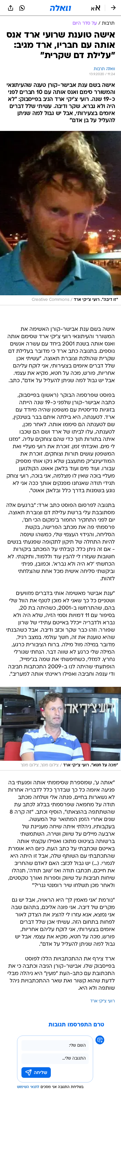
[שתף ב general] (10, 8)
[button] (95, 8)
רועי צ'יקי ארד (102, 1001)
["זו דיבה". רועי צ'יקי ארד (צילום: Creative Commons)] (60, 218)
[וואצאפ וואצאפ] (22, 8)
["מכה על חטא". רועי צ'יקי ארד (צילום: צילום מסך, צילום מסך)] (60, 729)
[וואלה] (60, 8)
